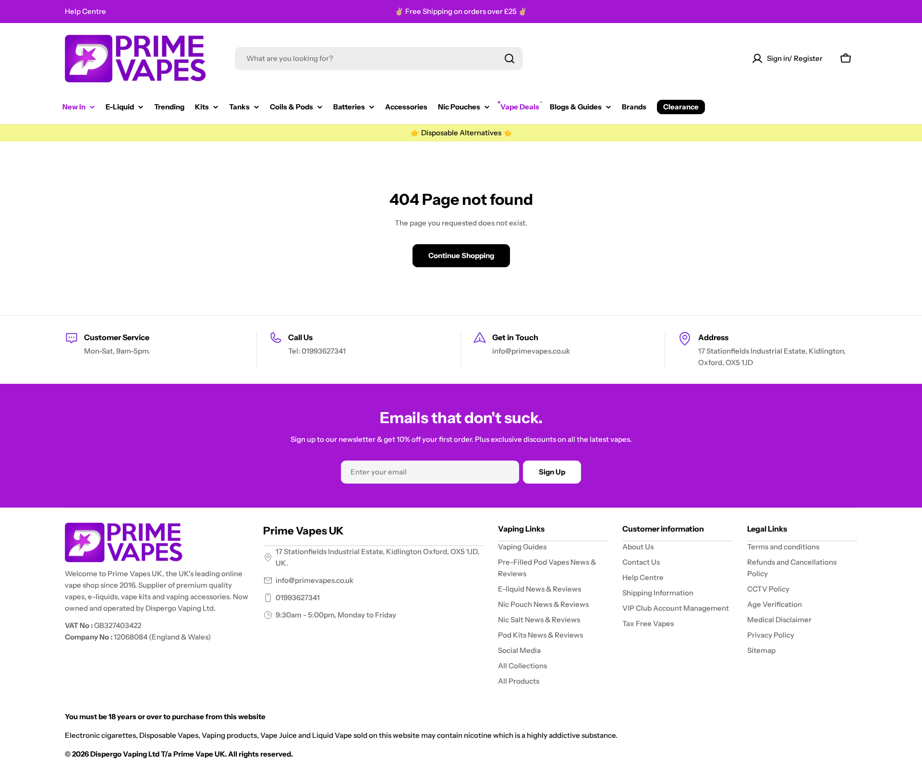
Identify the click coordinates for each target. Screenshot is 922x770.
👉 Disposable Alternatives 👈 (461, 132)
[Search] (509, 58)
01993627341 (298, 597)
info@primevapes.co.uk (314, 580)
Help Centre (85, 11)
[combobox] (379, 58)
